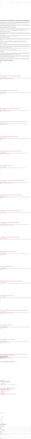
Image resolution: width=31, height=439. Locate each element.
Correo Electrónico (2, 429)
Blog (22, 2)
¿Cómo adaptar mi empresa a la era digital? (7, 339)
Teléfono (1, 427)
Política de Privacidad (2, 385)
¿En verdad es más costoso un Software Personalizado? (9, 222)
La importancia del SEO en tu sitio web (6, 266)
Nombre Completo (2, 425)
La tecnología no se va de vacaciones (6, 295)
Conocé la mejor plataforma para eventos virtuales (8, 90)
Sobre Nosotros (12, 2)
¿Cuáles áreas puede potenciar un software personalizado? (10, 75)
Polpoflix (20, 2)
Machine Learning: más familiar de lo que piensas (8, 251)
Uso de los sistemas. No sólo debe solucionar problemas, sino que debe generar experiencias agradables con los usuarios (14, 355)
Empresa (1, 431)
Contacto (25, 2)
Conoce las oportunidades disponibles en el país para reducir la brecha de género (14, 310)
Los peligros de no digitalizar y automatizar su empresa (9, 237)
